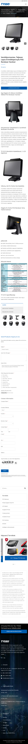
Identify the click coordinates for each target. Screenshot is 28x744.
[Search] (25, 488)
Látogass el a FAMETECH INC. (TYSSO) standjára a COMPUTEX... (13, 702)
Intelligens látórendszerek (8, 527)
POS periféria (5, 520)
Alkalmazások (6, 725)
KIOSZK (4, 523)
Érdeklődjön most (14, 88)
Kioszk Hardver (17, 610)
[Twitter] (3, 658)
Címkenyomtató (6, 513)
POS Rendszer (14, 13)
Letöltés (4, 727)
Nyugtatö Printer (6, 509)
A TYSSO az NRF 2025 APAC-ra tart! (9, 696)
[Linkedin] (4, 658)
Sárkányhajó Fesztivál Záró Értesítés (9, 690)
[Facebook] (1, 658)
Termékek (5, 722)
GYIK (4, 730)
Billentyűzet (23, 612)
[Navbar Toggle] (25, 4)
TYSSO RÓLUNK (7, 720)
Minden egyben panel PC (8, 502)
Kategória (8, 13)
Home (4, 13)
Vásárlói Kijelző (18, 612)
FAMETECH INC (13, 740)
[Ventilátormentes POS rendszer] (7, 48)
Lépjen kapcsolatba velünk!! (14, 631)
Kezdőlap (5, 717)
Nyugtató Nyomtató (5, 612)
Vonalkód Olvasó (6, 516)
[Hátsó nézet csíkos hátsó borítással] (12, 48)
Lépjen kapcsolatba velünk (9, 733)
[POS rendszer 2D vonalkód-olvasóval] (16, 48)
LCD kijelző (5, 506)
